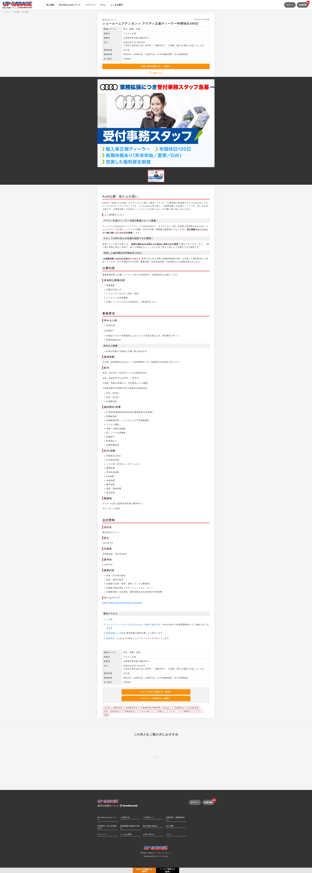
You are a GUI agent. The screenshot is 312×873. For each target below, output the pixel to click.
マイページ (90, 5)
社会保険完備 (193, 708)
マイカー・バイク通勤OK (180, 711)
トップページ (6, 12)
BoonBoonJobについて (70, 5)
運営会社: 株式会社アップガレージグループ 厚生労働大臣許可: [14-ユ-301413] (156, 854)
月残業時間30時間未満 (150, 708)
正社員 (107, 708)
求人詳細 (25, 12)
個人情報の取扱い (150, 826)
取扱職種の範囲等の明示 (129, 827)
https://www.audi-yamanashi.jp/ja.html (122, 603)
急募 (106, 715)
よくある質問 (116, 5)
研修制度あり (130, 711)
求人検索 (50, 5)
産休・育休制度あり (112, 711)
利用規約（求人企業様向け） (107, 827)
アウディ (197, 711)
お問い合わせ (149, 834)
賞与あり (167, 708)
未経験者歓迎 (132, 708)
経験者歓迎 (118, 708)
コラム (103, 5)
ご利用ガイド (149, 817)
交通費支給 (179, 708)
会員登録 (303, 4)
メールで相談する (167, 870)
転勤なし (162, 711)
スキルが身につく (147, 711)
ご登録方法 (125, 817)
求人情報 (170, 826)
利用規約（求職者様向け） (175, 818)
